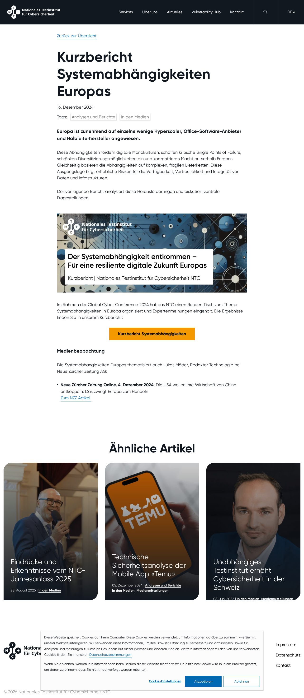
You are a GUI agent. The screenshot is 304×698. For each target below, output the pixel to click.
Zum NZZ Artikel (76, 397)
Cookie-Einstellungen (165, 681)
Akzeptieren (203, 681)
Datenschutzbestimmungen (110, 654)
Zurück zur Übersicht (77, 35)
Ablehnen (241, 681)
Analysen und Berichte (93, 116)
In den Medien (135, 116)
